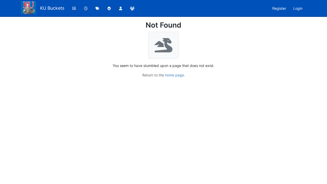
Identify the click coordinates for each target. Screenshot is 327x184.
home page (174, 75)
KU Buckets (52, 8)
